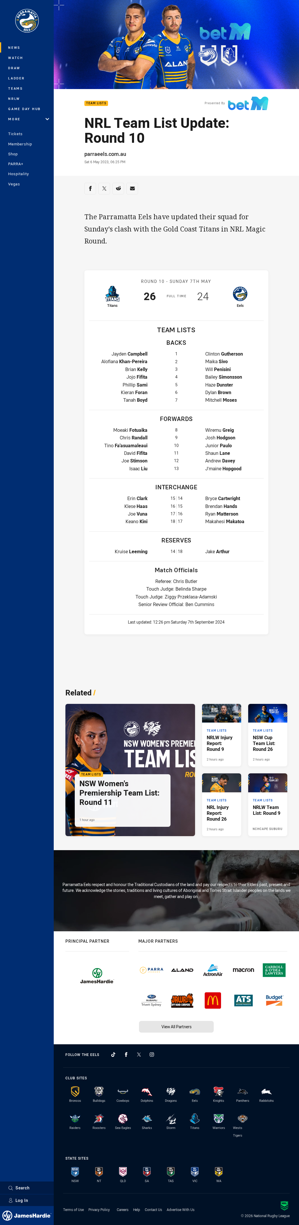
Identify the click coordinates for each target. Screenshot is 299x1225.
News (14, 47)
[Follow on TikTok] (113, 1054)
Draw (14, 68)
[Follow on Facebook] (126, 1054)
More (14, 119)
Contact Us (153, 1209)
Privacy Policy (99, 1209)
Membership (20, 144)
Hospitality (18, 173)
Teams (15, 88)
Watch (15, 57)
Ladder (16, 78)
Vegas (14, 184)
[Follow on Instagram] (152, 1054)
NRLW (14, 98)
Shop (13, 153)
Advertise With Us (180, 1209)
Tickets (15, 133)
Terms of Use (73, 1209)
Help (136, 1209)
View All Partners (176, 1026)
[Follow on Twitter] (139, 1054)
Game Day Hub (24, 109)
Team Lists (96, 103)
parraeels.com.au (105, 153)
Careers (122, 1209)
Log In (21, 1200)
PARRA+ (15, 163)
